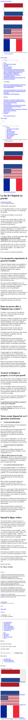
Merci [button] (21, 653)
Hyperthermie (15, 72)
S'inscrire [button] (17, 653)
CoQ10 (7, 102)
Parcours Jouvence (8, 636)
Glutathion (18, 100)
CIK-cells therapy (8, 90)
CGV (5, 638)
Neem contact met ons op (10, 115)
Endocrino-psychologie (15, 106)
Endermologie (12, 70)
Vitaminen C (7, 100)
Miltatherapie (7, 73)
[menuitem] (13, 28)
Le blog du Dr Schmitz (6, 202)
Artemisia (14, 102)
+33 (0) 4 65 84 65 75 (9, 53)
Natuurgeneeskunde (8, 105)
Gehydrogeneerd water (19, 77)
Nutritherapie (16, 105)
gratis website (22, 718)
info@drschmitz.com (8, 660)
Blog (5, 632)
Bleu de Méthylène (14, 73)
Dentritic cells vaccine (17, 90)
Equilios (10, 72)
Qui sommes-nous (8, 622)
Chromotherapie (7, 75)
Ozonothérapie (7, 623)
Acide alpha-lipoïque (14, 101)
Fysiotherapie (24, 109)
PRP (17, 70)
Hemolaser (11, 87)
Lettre (2, 602)
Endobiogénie (7, 106)
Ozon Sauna (14, 75)
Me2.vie (5, 72)
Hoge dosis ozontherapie (9, 84)
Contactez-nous (7, 630)
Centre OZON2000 (8, 626)
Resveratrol (6, 101)
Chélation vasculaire (15, 91)
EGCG (22, 100)
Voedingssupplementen (9, 77)
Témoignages (7, 625)
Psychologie (23, 105)
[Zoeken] (18, 60)
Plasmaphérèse (7, 94)
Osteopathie (18, 109)
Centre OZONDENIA (9, 627)
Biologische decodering (9, 109)
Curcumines (12, 100)
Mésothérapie (16, 94)
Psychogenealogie (8, 108)
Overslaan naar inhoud (6, 1)
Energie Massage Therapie (10, 110)
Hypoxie (20, 72)
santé (6, 602)
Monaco (9, 629)
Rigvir (8, 91)
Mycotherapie (11, 76)
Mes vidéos (6, 634)
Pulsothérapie (21, 70)
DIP (8, 70)
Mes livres (6, 635)
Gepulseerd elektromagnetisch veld (12, 69)
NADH (10, 102)
